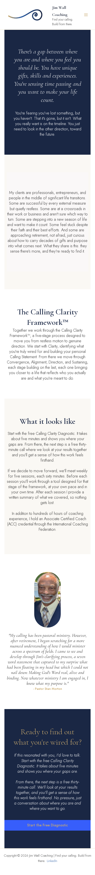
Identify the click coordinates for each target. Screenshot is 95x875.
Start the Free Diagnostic (47, 825)
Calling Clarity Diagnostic (55, 433)
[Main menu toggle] (86, 14)
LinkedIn (52, 860)
